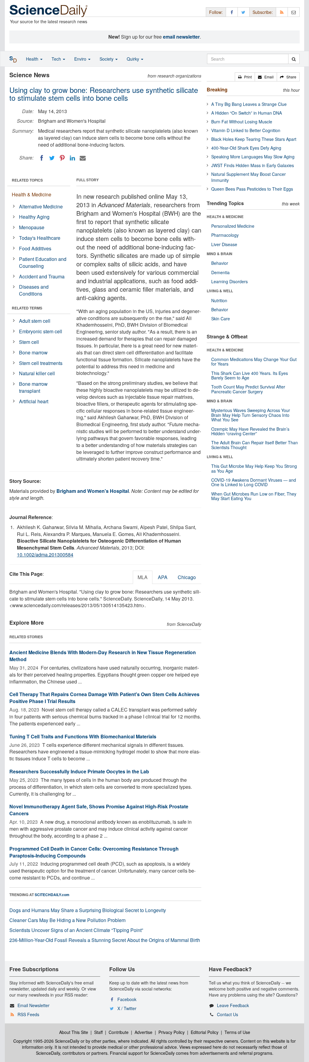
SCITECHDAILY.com (52, 894)
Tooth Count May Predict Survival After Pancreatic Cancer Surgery (248, 389)
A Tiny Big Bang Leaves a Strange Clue (249, 104)
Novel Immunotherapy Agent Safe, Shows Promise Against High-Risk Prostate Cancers (98, 810)
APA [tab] (162, 577)
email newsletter (181, 36)
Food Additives (35, 248)
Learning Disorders (229, 281)
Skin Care (220, 318)
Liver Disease (224, 244)
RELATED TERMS (27, 308)
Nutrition (219, 300)
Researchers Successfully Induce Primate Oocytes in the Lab (79, 771)
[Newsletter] (294, 12)
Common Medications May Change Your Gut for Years (254, 361)
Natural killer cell (37, 373)
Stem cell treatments (40, 363)
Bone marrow (33, 352)
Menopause (31, 227)
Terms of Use (237, 1032)
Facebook (126, 999)
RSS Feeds (28, 1014)
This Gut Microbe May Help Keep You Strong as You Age (254, 468)
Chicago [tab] (187, 577)
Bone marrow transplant (33, 387)
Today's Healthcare (39, 237)
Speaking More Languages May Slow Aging (253, 157)
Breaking (217, 89)
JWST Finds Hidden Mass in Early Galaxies (252, 165)
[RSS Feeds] (282, 12)
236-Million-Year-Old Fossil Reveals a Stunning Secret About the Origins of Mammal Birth (104, 940)
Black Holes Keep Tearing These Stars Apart (253, 139)
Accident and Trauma (42, 276)
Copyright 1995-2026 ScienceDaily (46, 1041)
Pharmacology (225, 235)
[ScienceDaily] (48, 10)
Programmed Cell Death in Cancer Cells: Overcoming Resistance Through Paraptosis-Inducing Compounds (94, 852)
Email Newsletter (33, 1005)
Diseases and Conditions (34, 290)
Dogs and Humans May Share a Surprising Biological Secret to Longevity (87, 910)
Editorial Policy (204, 1032)
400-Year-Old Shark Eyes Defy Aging (246, 148)
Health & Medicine (31, 194)
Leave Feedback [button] (233, 1005)
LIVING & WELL (220, 290)
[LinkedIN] (72, 158)
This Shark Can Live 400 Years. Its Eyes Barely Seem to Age (249, 375)
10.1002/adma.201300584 (45, 554)
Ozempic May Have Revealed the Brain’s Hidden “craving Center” (250, 431)
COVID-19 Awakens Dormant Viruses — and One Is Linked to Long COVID (253, 482)
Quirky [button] (133, 59)
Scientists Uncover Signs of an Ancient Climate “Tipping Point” (76, 930)
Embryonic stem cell (40, 331)
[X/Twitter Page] (243, 12)
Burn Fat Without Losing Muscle (241, 122)
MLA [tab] (143, 577)
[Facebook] (41, 158)
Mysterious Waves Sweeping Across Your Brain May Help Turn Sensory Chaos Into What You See (250, 415)
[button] (245, 76)
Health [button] (33, 59)
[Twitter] (52, 158)
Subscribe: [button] (263, 12)
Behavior (219, 263)
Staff (98, 1032)
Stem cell (29, 341)
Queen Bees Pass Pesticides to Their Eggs (252, 189)
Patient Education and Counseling (42, 262)
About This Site (73, 1032)
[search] (294, 59)
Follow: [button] (216, 12)
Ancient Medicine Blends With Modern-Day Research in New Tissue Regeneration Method (102, 656)
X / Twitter (126, 1008)
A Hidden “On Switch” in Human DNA (246, 113)
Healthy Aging (34, 216)
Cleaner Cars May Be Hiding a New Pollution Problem (67, 920)
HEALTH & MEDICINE (225, 216)
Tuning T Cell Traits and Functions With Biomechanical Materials (82, 736)
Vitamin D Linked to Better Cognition (245, 130)
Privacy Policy (171, 1032)
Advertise (143, 1032)
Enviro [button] (81, 59)
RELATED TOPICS (27, 180)
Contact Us (227, 1014)
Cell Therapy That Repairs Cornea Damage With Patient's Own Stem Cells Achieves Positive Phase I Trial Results (104, 698)
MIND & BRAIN (219, 253)
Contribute (119, 1032)
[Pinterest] (62, 158)
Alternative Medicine (41, 206)
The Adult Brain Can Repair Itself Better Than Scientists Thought (254, 444)
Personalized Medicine (232, 226)
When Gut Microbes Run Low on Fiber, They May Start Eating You (253, 496)
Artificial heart (33, 401)
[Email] (82, 158)
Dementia (220, 272)
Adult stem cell (34, 320)
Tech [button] (57, 59)
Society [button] (107, 59)
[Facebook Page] (232, 12)
